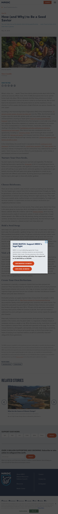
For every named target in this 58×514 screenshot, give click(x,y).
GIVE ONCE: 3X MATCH (22, 269)
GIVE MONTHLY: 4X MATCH (23, 263)
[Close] (46, 242)
